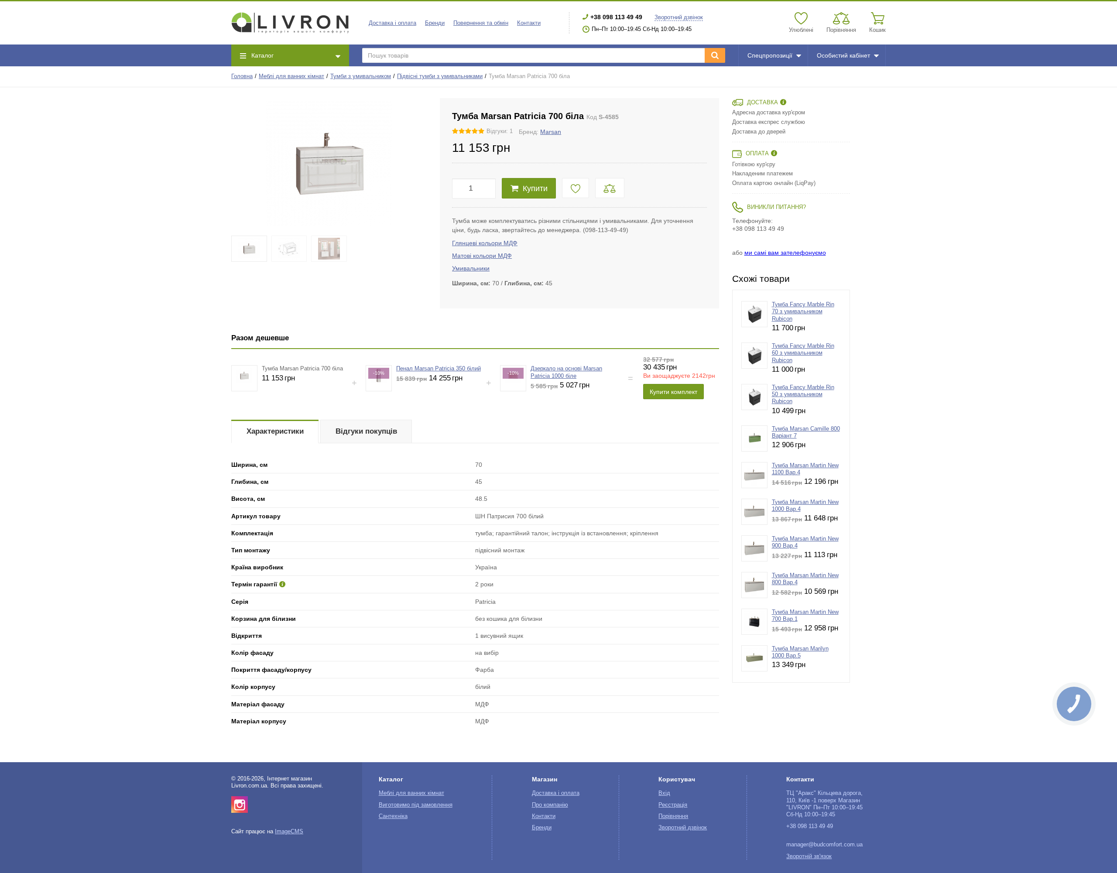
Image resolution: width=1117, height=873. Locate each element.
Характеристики (275, 431)
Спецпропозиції (769, 55)
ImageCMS (289, 831)
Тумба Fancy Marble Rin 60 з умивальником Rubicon (803, 353)
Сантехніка (393, 816)
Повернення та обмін (480, 23)
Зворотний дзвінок (678, 17)
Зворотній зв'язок (809, 856)
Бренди (435, 23)
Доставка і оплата (392, 23)
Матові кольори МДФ (482, 255)
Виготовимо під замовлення (415, 805)
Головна (242, 76)
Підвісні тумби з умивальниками (440, 76)
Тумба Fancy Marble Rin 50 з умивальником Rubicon (803, 394)
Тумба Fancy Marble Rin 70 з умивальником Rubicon (803, 311)
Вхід (664, 793)
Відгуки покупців (366, 431)
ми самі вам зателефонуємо (785, 252)
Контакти (529, 23)
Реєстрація (672, 805)
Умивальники (471, 268)
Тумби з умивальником (360, 76)
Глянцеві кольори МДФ (484, 243)
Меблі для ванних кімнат (291, 76)
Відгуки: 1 (500, 131)
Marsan (550, 131)
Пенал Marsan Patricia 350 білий (438, 369)
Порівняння (673, 816)
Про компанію (550, 805)
